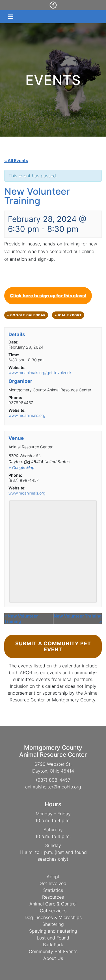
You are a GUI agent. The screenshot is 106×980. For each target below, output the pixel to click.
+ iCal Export (68, 315)
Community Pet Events (53, 951)
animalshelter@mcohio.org (53, 787)
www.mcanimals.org (26, 415)
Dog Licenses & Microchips (53, 917)
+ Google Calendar (26, 315)
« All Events (16, 160)
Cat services (53, 910)
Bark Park (53, 944)
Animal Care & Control (53, 904)
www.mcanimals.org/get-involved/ (39, 372)
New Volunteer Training (21, 618)
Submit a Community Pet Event (53, 646)
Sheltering (53, 924)
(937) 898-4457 (53, 780)
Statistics (53, 890)
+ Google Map (21, 467)
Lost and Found (53, 938)
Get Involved (53, 883)
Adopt (53, 876)
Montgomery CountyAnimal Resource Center (53, 751)
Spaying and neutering (53, 931)
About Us (53, 958)
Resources (53, 897)
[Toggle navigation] (11, 16)
